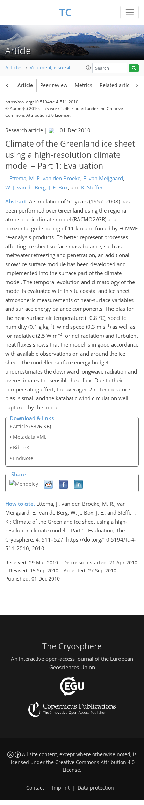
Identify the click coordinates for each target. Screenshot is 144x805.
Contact (35, 788)
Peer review (53, 85)
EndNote (23, 458)
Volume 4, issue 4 (50, 68)
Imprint (61, 788)
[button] (88, 68)
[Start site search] (134, 68)
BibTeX (21, 447)
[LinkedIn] (78, 484)
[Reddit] (48, 484)
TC (65, 12)
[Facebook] (63, 484)
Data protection (96, 788)
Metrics (83, 85)
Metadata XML (29, 437)
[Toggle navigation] (129, 12)
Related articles (118, 85)
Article (25, 85)
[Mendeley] (23, 483)
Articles (14, 68)
